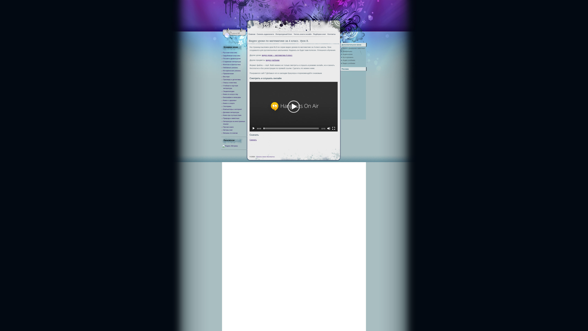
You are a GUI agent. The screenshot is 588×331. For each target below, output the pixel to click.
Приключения (228, 73)
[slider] (291, 128)
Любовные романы (230, 67)
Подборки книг (319, 34)
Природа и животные (231, 118)
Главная (252, 34)
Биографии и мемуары (232, 97)
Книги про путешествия (232, 115)
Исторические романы (232, 71)
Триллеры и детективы (232, 79)
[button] (294, 107)
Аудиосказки (347, 54)
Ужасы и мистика (230, 83)
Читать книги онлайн (303, 34)
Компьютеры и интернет (232, 109)
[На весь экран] (333, 128)
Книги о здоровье (229, 100)
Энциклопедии (228, 91)
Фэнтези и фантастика (232, 64)
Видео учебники (349, 63)
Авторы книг (228, 130)
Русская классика (230, 52)
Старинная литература (232, 62)
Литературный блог (283, 34)
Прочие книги (228, 127)
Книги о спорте (229, 103)
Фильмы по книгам (230, 133)
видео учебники (272, 60)
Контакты (331, 34)
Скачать (253, 140)
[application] (294, 106)
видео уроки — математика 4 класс (277, 55)
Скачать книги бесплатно (265, 157)
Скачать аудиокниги (265, 34)
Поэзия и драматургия (232, 58)
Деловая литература (231, 112)
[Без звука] (328, 128)
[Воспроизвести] (253, 128)
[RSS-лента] (335, 25)
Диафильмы (347, 51)
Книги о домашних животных (354, 48)
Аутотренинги (348, 57)
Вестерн (226, 77)
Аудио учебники (349, 60)
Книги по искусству (230, 94)
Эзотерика (227, 106)
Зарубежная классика (231, 56)
